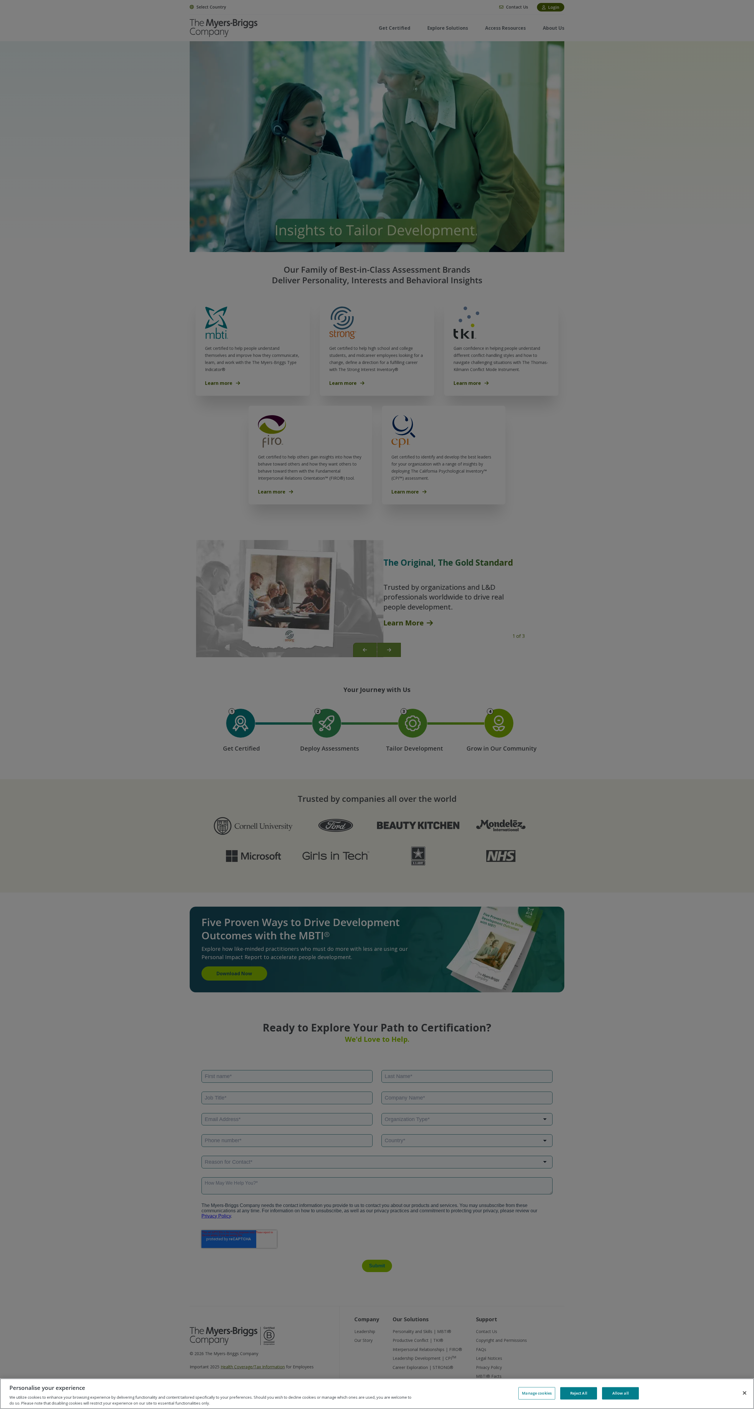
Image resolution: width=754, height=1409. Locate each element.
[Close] (744, 1393)
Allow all (620, 1393)
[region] (377, 1393)
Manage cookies (537, 1393)
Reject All (578, 1393)
